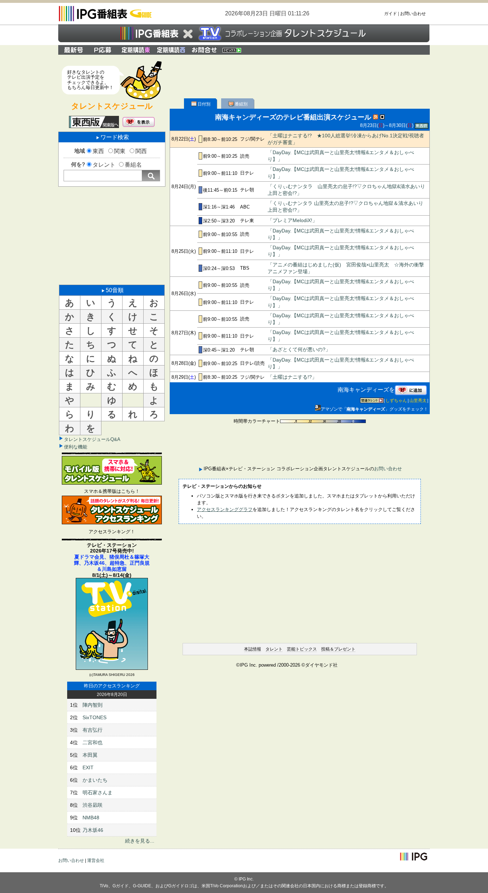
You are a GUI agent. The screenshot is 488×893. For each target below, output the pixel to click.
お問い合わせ (413, 13)
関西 (141, 151)
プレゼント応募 (103, 50)
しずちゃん (396, 400)
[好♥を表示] (139, 122)
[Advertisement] (111, 235)
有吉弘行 (93, 730)
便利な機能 (75, 447)
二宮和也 (93, 742)
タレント (104, 165)
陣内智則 (93, 705)
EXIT (88, 767)
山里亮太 (418, 400)
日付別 (204, 104)
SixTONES (94, 717)
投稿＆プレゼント (338, 649)
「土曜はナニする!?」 (292, 377)
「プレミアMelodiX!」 (292, 220)
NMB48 (91, 817)
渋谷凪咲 (93, 805)
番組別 (241, 104)
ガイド (390, 13)
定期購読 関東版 (136, 50)
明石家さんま (98, 792)
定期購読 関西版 (171, 50)
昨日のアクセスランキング (112, 685)
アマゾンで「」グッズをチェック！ (374, 409)
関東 (119, 151)
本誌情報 (252, 649)
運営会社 (95, 860)
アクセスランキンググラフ (225, 509)
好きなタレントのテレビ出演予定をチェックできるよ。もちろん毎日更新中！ (90, 79)
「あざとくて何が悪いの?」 (299, 349)
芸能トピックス (302, 649)
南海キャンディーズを (366, 390)
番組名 (133, 165)
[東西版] (94, 122)
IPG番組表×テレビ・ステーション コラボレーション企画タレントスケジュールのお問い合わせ (204, 50)
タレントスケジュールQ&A (92, 439)
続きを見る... (139, 841)
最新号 (73, 50)
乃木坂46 (93, 830)
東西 (98, 151)
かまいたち (95, 780)
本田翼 (90, 755)
